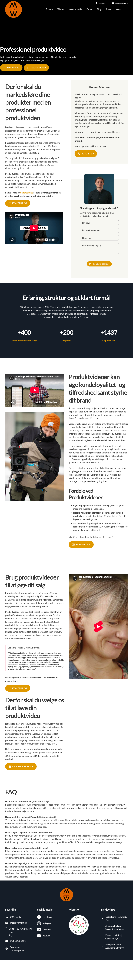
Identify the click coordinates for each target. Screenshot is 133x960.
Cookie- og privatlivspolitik (17, 949)
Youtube (46, 935)
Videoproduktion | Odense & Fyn (113, 937)
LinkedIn (47, 929)
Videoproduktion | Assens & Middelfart (114, 928)
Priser (108, 9)
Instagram (47, 923)
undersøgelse (26, 192)
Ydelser (60, 9)
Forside (49, 9)
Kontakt (119, 9)
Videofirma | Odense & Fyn (116, 919)
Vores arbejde (75, 9)
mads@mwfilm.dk (121, 3)
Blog (99, 9)
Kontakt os (19, 203)
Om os (89, 9)
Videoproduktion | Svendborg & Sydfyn (114, 946)
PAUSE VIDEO (38, 67)
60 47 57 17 (104, 3)
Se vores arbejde (23, 766)
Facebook (47, 917)
